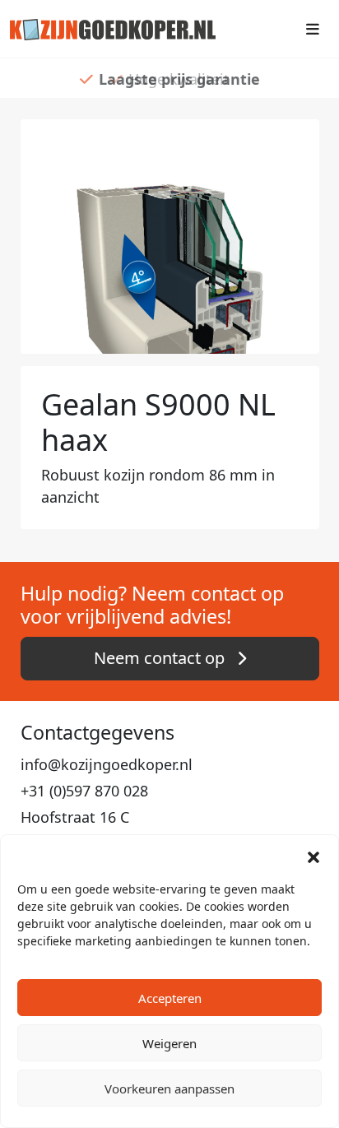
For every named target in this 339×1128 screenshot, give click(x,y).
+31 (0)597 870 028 (84, 791)
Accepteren (170, 998)
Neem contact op (161, 658)
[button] (313, 855)
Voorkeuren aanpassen (169, 1088)
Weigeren (169, 1043)
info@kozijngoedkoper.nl (107, 764)
